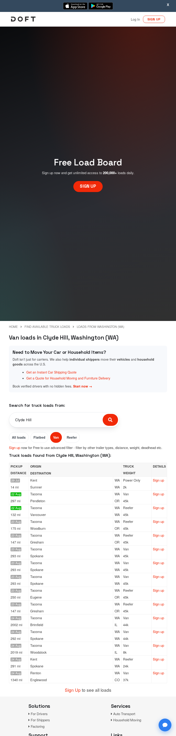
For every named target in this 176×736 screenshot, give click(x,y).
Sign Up (73, 690)
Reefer (72, 437)
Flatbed (39, 437)
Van (56, 437)
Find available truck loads (47, 326)
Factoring (37, 726)
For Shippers (40, 719)
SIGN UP (154, 19)
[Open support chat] (165, 725)
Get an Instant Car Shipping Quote (51, 372)
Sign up (14, 447)
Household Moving (127, 719)
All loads (19, 437)
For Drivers (39, 713)
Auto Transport (124, 713)
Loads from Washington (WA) (100, 326)
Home (13, 326)
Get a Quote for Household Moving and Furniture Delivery (68, 378)
